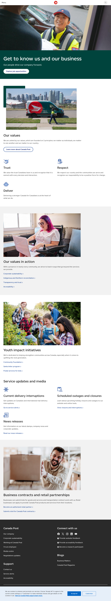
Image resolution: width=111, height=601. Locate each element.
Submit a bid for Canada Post (18, 511)
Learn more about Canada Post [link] (18, 149)
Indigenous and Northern (18, 278)
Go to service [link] (11, 408)
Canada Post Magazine (66, 565)
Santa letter (11, 366)
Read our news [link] (12, 433)
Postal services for (12, 371)
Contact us (7, 569)
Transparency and (12, 282)
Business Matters (63, 561)
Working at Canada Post (12, 543)
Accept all (74, 593)
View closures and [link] (69, 408)
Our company (8, 534)
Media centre (8, 551)
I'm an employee (9, 547)
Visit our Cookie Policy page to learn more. (28, 595)
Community (12, 362)
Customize (89, 593)
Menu (4, 3)
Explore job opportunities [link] (16, 71)
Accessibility (8, 578)
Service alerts (8, 574)
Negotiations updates (11, 556)
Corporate (12, 274)
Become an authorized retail (17, 507)
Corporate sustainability (12, 538)
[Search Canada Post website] (106, 3)
